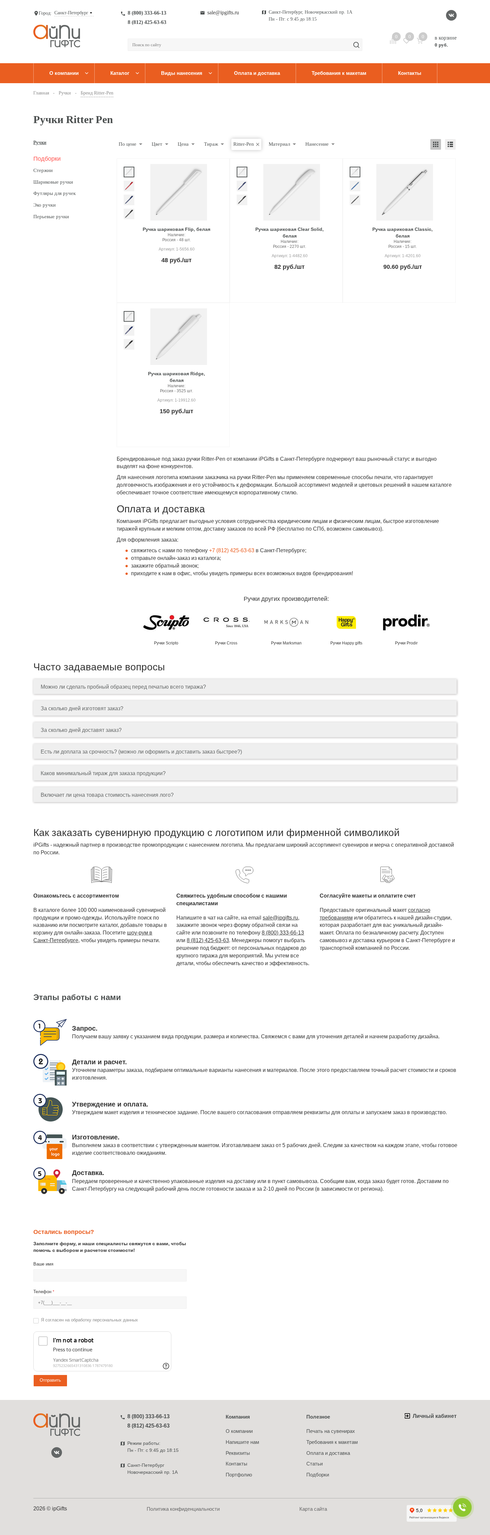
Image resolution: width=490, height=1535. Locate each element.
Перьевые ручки (51, 216)
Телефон (43, 1291)
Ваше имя (43, 1264)
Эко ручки (44, 205)
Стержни (43, 170)
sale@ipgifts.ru (223, 12)
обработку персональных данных (104, 1319)
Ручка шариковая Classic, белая (402, 233)
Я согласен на (89, 1319)
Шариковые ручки (53, 182)
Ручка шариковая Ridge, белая (176, 377)
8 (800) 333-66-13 (147, 13)
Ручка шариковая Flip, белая (176, 229)
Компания (238, 1417)
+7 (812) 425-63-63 (231, 550)
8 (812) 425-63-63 (147, 22)
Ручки (39, 142)
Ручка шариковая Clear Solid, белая (289, 233)
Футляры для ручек (54, 193)
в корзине (446, 41)
